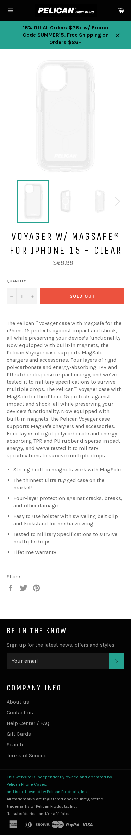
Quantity (16, 281)
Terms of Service (26, 755)
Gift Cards (19, 734)
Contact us (20, 712)
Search (15, 744)
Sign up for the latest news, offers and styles (60, 645)
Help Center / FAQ (28, 723)
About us (18, 702)
